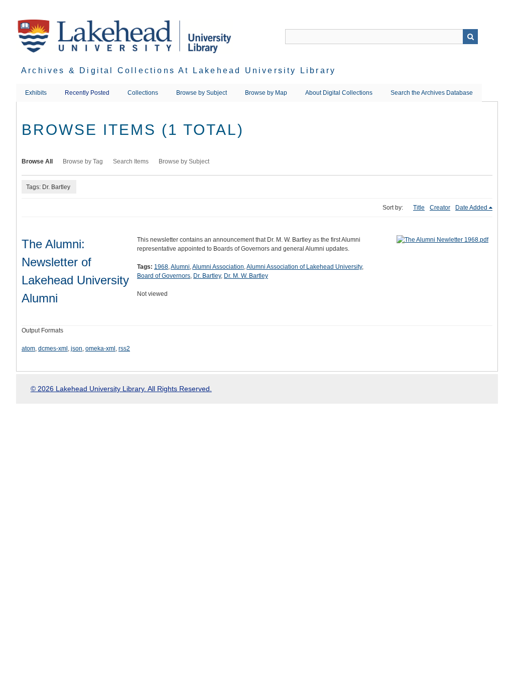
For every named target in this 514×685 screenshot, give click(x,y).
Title (419, 207)
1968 (161, 266)
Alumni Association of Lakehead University (304, 266)
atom (28, 348)
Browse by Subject (201, 92)
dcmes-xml (53, 348)
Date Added (471, 207)
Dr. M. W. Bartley (246, 275)
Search (470, 36)
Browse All (37, 161)
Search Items (131, 161)
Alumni (180, 266)
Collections (142, 92)
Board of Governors (163, 275)
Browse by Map (266, 92)
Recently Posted (87, 92)
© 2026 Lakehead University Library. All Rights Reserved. (121, 389)
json (76, 348)
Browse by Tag (83, 161)
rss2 (124, 348)
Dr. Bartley (207, 275)
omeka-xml (100, 348)
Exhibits (36, 92)
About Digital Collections (338, 92)
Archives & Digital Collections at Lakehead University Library (178, 70)
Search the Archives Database (432, 92)
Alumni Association (218, 266)
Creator (440, 207)
